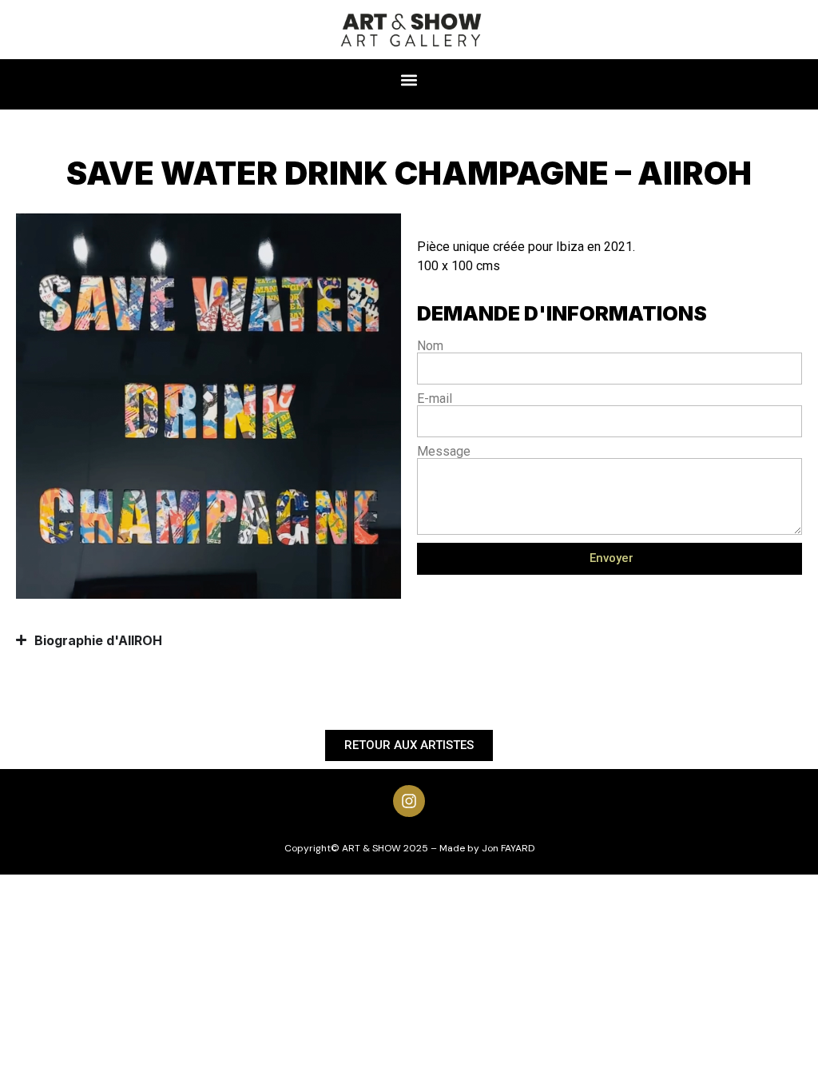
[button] (409, 80)
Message (444, 451)
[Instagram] (409, 801)
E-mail (434, 399)
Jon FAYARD (508, 848)
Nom (430, 346)
